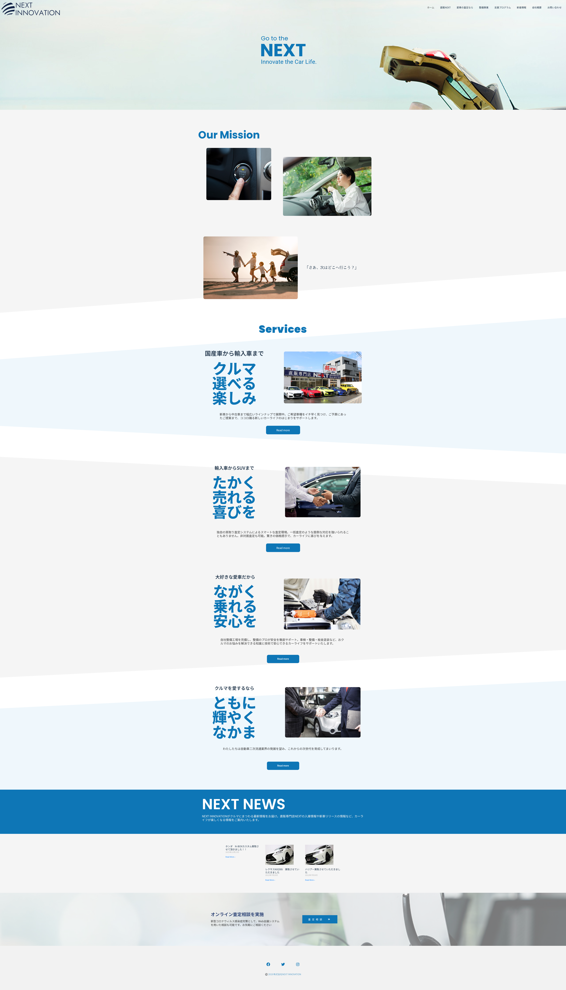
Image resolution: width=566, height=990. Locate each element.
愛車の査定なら (465, 7)
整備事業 (483, 7)
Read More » (230, 857)
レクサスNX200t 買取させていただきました (282, 870)
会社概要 (537, 7)
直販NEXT (445, 7)
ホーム (430, 7)
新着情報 (521, 7)
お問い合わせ (554, 7)
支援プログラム (502, 7)
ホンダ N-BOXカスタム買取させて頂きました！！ (242, 847)
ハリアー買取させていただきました (322, 870)
